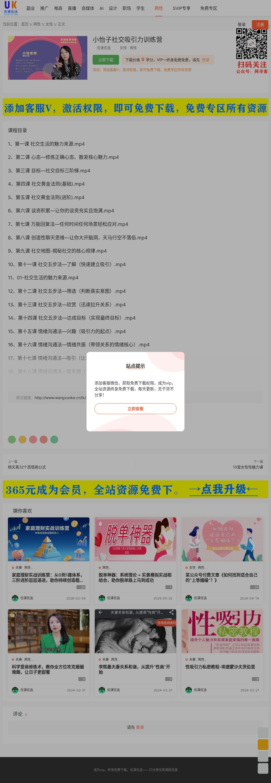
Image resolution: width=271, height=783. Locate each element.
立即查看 (135, 408)
